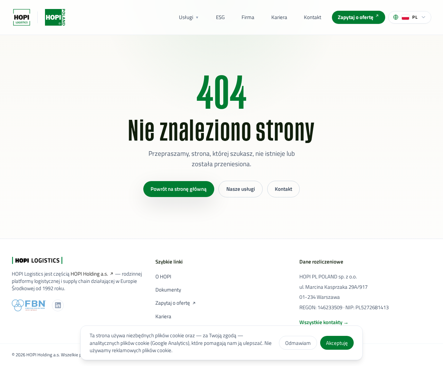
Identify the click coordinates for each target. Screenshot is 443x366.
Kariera (279, 17)
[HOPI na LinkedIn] (58, 305)
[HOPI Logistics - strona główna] (21, 17)
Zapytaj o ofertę (355, 17)
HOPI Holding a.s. (89, 274)
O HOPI (163, 276)
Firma (248, 17)
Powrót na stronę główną (179, 189)
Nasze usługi (240, 189)
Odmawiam (298, 343)
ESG (220, 17)
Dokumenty (168, 290)
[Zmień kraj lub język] (55, 17)
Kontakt (312, 17)
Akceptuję (337, 343)
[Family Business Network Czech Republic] (29, 305)
